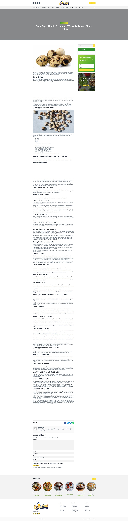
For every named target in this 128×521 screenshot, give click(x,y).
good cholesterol (46, 205)
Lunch (49, 7)
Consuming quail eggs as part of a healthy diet (41, 235)
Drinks (66, 7)
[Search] (94, 45)
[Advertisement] (53, 90)
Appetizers (44, 7)
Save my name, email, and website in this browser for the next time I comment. (48, 463)
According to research (37, 216)
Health (76, 7)
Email (34, 455)
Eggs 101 (71, 7)
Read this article (66, 397)
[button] (95, 8)
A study (57, 191)
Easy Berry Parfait (69, 492)
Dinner (53, 7)
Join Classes (86, 85)
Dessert (62, 7)
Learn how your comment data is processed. (54, 467)
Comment (35, 439)
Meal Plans (81, 7)
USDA (35, 136)
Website (34, 459)
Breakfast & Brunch (36, 7)
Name (34, 451)
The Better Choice (64, 22)
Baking (57, 7)
